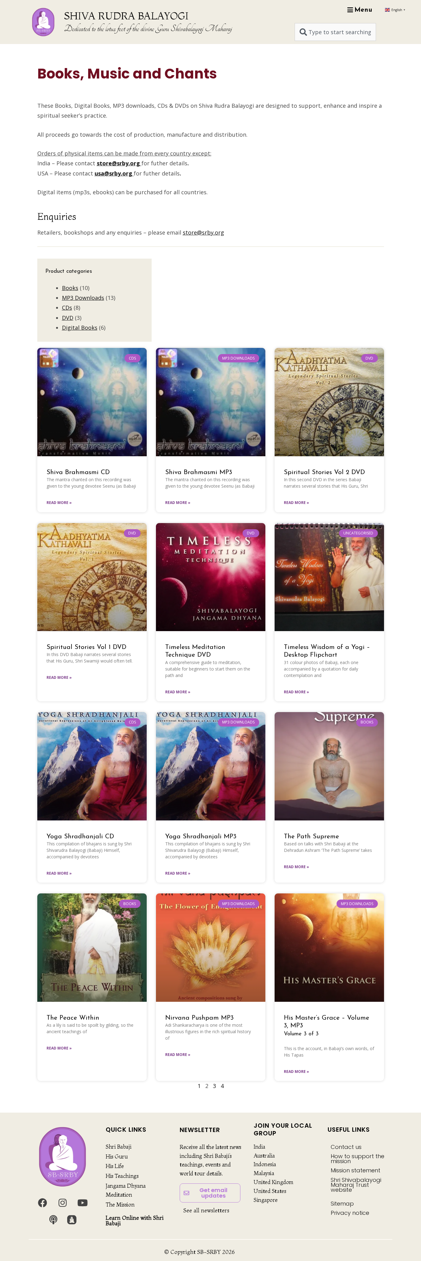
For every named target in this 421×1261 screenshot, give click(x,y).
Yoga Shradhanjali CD (80, 836)
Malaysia (264, 1173)
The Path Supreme (311, 836)
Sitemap (342, 1203)
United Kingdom (273, 1182)
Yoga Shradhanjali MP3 (200, 836)
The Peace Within (73, 1018)
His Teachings (122, 1175)
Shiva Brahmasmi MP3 (198, 472)
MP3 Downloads (83, 297)
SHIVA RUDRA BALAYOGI (126, 16)
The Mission (120, 1204)
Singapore (266, 1199)
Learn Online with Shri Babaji (135, 1220)
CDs (67, 307)
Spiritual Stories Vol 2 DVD (324, 472)
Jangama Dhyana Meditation (126, 1190)
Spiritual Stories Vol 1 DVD (86, 647)
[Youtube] (82, 1203)
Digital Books (79, 327)
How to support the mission (357, 1158)
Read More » (59, 502)
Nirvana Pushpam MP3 (199, 1018)
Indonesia (265, 1164)
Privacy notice (350, 1213)
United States (270, 1191)
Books (70, 288)
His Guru (117, 1156)
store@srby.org (203, 232)
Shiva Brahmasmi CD (78, 472)
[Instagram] (62, 1203)
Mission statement (355, 1170)
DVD (67, 317)
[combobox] (335, 32)
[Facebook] (42, 1203)
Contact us (346, 1147)
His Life (115, 1166)
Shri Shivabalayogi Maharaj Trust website (356, 1185)
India (259, 1146)
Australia (264, 1155)
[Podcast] (53, 1220)
